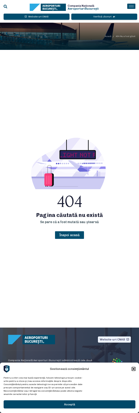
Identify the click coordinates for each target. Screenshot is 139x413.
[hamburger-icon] (131, 6)
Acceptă (69, 404)
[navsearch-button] (5, 7)
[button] (133, 369)
